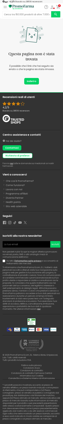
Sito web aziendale (16, 206)
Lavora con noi (14, 189)
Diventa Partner (14, 197)
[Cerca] (55, 14)
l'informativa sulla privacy (28, 260)
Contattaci (12, 147)
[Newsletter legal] (4, 262)
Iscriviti (55, 244)
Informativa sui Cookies (31, 375)
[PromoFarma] (21, 7)
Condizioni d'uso (31, 367)
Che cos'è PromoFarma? (20, 181)
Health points (13, 202)
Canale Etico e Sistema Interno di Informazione (31, 378)
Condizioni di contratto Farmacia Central (31, 373)
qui (11, 163)
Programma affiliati (17, 193)
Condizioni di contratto (31, 370)
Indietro (31, 81)
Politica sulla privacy (31, 365)
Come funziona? (15, 185)
